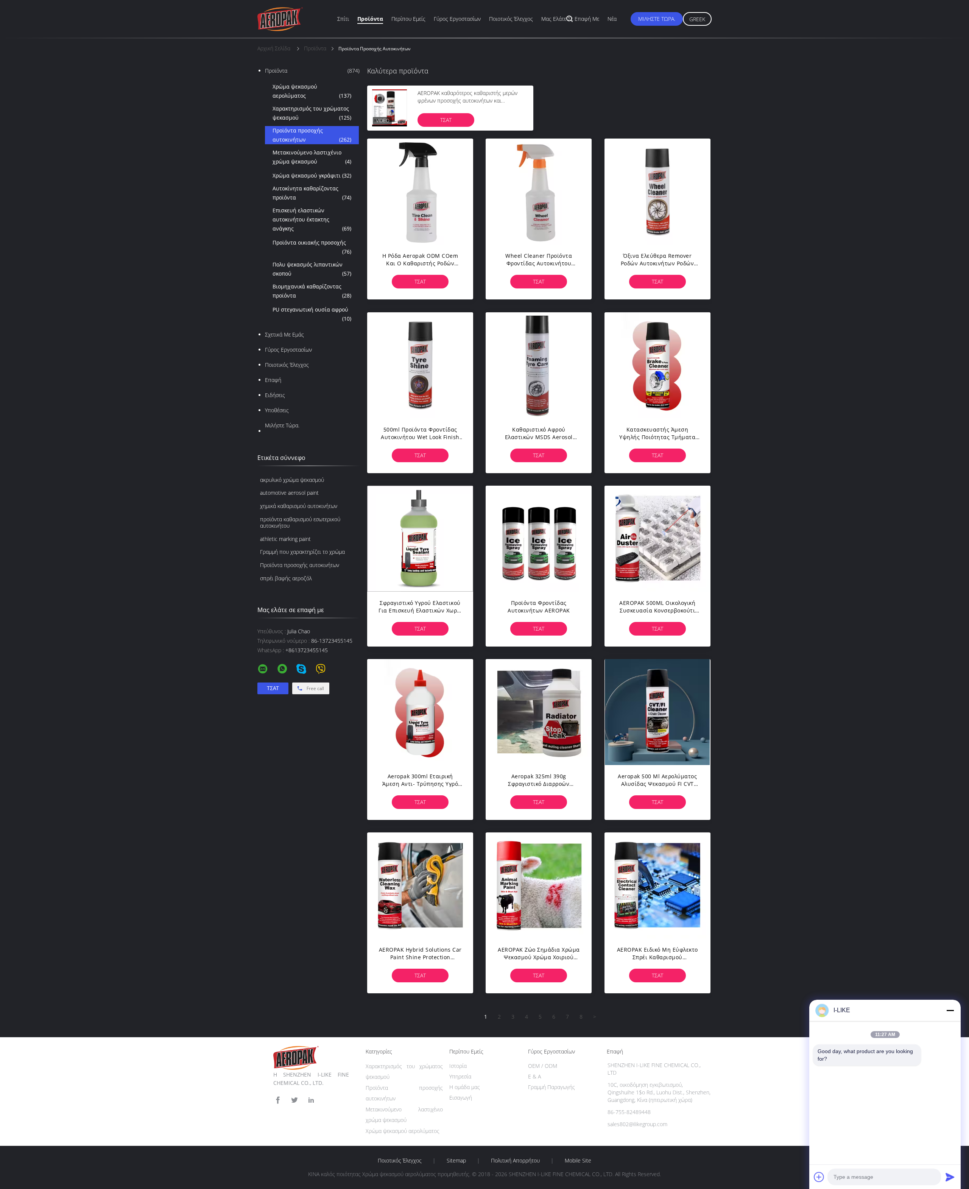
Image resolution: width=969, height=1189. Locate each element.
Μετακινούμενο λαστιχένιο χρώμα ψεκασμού (312, 157)
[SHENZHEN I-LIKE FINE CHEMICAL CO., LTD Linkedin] (311, 1100)
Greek (697, 19)
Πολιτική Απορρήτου (515, 1160)
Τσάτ (446, 119)
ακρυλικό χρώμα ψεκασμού (292, 479)
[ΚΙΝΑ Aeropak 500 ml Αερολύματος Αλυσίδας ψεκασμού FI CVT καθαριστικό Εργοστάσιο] (657, 712)
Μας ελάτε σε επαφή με (570, 18)
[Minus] (950, 1010)
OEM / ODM (542, 1065)
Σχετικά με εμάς (284, 334)
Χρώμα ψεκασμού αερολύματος (312, 91)
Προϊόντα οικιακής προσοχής (312, 247)
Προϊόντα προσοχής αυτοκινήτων (312, 135)
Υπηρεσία (460, 1076)
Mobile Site (578, 1160)
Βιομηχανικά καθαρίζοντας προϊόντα (312, 291)
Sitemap (456, 1160)
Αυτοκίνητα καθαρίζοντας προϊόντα (312, 193)
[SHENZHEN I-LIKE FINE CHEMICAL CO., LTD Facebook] (277, 1100)
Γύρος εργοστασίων (457, 18)
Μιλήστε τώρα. (656, 18)
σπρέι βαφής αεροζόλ (286, 578)
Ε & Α (534, 1076)
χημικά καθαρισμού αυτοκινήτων (298, 506)
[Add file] (819, 1177)
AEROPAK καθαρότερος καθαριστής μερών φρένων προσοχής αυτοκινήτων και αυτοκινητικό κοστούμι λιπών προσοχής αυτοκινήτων (467, 104)
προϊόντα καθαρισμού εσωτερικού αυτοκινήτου (300, 522)
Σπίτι (343, 18)
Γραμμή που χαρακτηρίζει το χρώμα (302, 551)
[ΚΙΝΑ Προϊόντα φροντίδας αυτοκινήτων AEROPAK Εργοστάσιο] (539, 539)
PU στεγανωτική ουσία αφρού (312, 314)
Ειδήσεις (275, 395)
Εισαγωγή (460, 1097)
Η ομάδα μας (464, 1087)
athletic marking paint (285, 538)
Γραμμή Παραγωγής (551, 1087)
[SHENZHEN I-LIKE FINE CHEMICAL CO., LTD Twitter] (294, 1100)
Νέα (612, 18)
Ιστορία (458, 1065)
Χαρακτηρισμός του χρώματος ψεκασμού (312, 113)
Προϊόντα (370, 18)
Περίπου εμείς (408, 18)
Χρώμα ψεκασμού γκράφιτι (312, 175)
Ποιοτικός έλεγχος (511, 18)
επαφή (273, 379)
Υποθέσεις (277, 410)
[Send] (950, 1177)
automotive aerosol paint (289, 492)
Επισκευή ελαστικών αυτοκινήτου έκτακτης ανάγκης (312, 219)
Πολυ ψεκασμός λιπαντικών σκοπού (312, 269)
